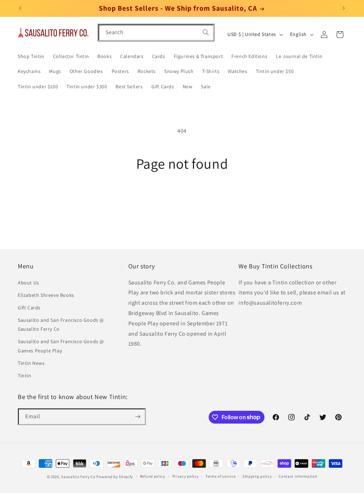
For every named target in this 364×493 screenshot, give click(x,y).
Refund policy (152, 476)
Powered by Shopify (114, 476)
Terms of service (220, 476)
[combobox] (156, 33)
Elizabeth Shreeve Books (46, 295)
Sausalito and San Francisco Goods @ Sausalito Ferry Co (61, 324)
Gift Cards (29, 307)
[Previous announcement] (20, 8)
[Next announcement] (344, 8)
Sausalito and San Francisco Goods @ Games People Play (61, 345)
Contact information (298, 476)
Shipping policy (257, 476)
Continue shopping (182, 198)
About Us (28, 282)
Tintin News (31, 363)
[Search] (206, 32)
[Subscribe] (137, 416)
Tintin (24, 375)
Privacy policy (185, 476)
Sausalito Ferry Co (78, 476)
